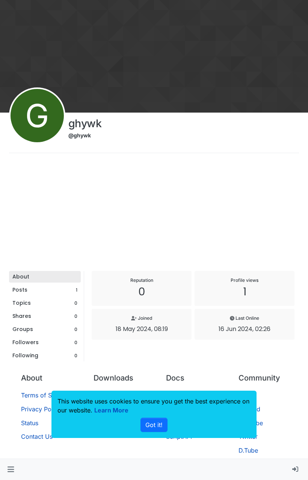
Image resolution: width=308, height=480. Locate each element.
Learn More (111, 410)
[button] (10, 469)
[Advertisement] (154, 214)
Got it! (154, 425)
